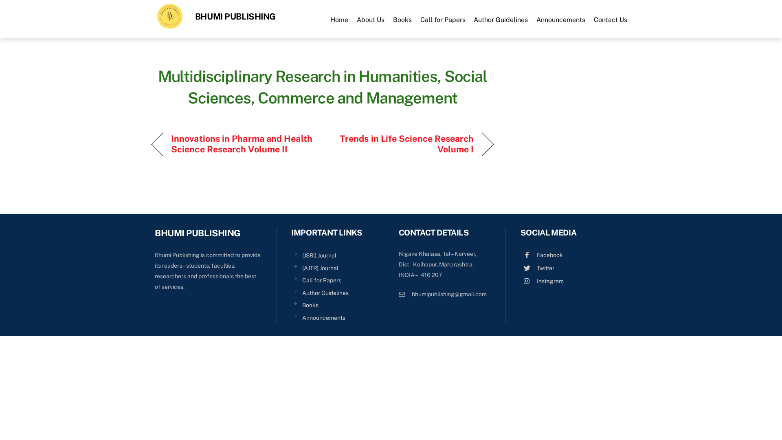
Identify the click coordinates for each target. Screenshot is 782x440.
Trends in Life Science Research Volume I (403, 143)
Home (339, 20)
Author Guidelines (501, 20)
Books (402, 20)
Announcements (560, 20)
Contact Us (610, 20)
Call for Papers (443, 20)
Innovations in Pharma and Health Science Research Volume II (241, 143)
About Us (370, 20)
